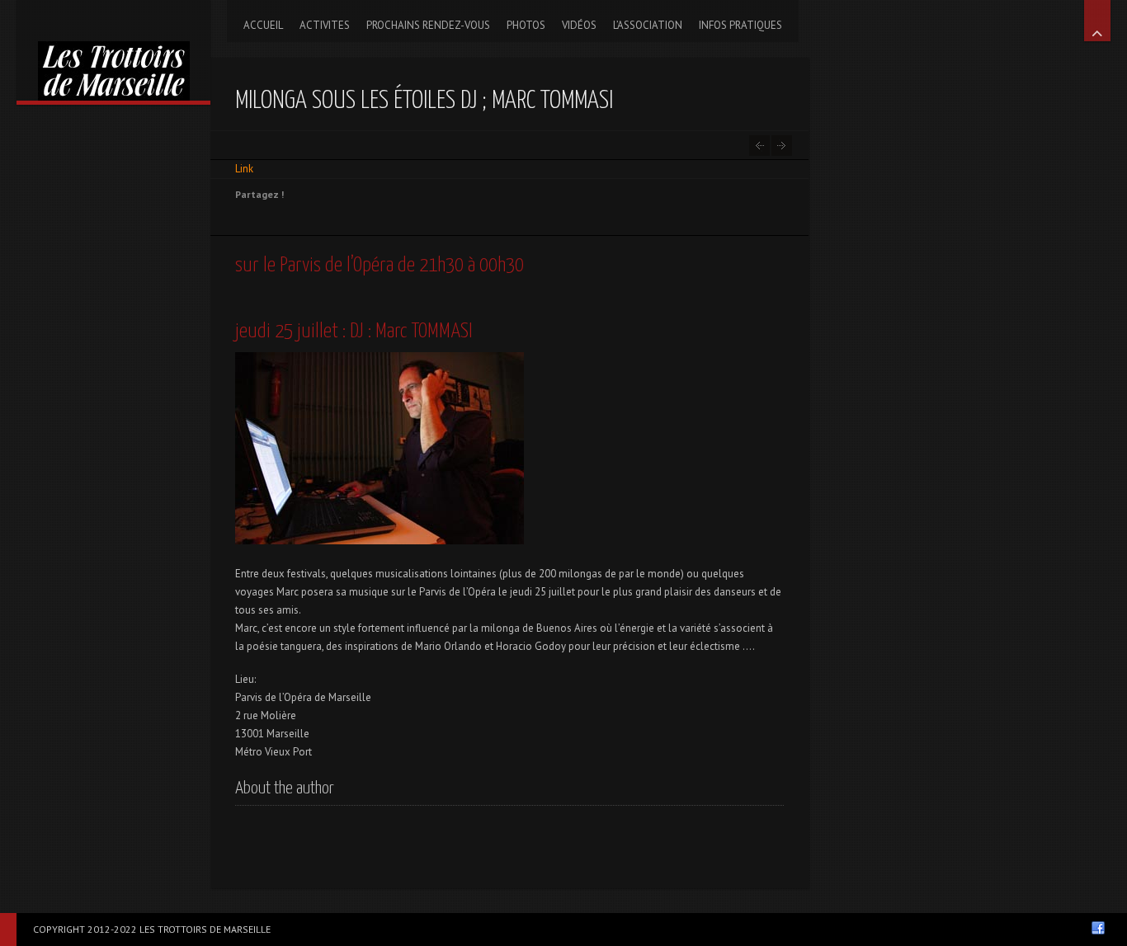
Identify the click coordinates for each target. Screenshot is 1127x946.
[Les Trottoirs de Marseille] (113, 50)
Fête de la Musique (759, 145)
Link (244, 169)
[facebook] (1098, 927)
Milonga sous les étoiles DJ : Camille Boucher (781, 145)
